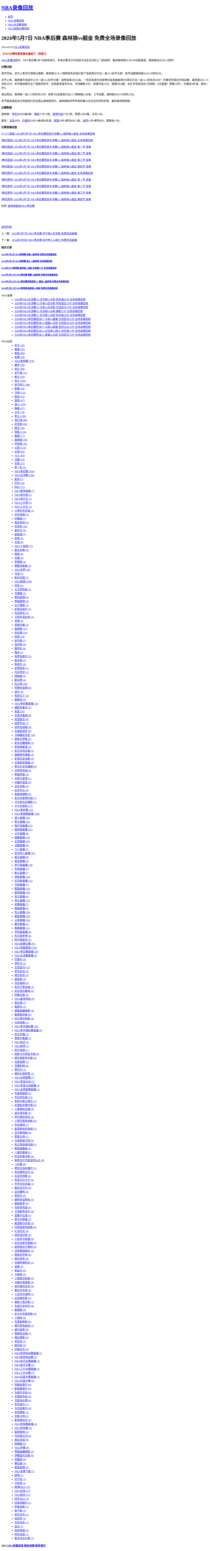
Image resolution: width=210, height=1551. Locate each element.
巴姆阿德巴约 (24, 1262)
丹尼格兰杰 (22, 1436)
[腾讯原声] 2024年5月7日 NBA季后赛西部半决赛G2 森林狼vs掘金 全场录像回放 (47, 173)
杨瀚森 (20, 1443)
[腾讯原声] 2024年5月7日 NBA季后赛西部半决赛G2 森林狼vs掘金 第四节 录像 (46, 199)
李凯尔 (16, 114)
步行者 (20, 373)
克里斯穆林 (22, 1321)
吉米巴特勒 (22, 1176)
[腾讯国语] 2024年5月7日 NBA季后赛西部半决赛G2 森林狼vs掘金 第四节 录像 (46, 166)
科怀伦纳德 (22, 727)
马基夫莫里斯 (24, 1282)
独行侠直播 (23, 825)
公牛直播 (21, 833)
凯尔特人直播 (24, 853)
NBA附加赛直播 (25, 1424)
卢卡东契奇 (23, 806)
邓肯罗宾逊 (22, 1207)
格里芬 (20, 1006)
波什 (18, 691)
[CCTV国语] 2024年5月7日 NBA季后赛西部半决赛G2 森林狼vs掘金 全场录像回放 (48, 133)
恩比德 (20, 1002)
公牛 (19, 412)
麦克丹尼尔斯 (24, 1538)
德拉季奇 (21, 1258)
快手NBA (21, 1499)
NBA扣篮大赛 (24, 1380)
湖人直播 (22, 817)
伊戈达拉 (21, 971)
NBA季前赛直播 (26, 703)
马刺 (20, 392)
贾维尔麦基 (22, 1038)
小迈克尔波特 (24, 1294)
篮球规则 (21, 1432)
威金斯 (20, 979)
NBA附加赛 (23, 1428)
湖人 (20, 404)
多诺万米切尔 (24, 1306)
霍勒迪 (20, 699)
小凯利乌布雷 (24, 1239)
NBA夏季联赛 (24, 491)
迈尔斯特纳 (22, 1132)
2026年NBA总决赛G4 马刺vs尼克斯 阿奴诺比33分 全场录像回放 (51, 303)
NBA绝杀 (22, 1495)
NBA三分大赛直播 (27, 1369)
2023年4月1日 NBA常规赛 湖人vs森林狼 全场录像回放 (26, 261)
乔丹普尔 (21, 1404)
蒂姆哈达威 (22, 1333)
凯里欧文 (21, 719)
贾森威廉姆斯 (24, 1451)
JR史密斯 (21, 1022)
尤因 (18, 542)
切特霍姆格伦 (24, 1250)
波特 (85, 120)
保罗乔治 (21, 723)
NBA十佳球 (23, 546)
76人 (19, 455)
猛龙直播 (21, 861)
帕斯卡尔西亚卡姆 (26, 1054)
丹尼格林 (21, 983)
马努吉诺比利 (24, 617)
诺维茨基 (21, 625)
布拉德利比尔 (24, 1172)
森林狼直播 (23, 829)
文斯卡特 (21, 1416)
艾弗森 (20, 593)
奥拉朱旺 (21, 522)
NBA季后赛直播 (26, 951)
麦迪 (18, 479)
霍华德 (20, 680)
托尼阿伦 (21, 672)
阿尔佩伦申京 (24, 1117)
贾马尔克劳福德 (25, 766)
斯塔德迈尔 (22, 1420)
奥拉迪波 (21, 1439)
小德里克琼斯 (24, 1278)
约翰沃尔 (21, 1349)
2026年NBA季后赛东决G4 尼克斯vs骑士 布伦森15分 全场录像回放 (52, 331)
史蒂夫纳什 (22, 609)
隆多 (18, 652)
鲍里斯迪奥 (22, 1014)
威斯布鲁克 (22, 707)
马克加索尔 (22, 1408)
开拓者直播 (22, 932)
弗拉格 (20, 1463)
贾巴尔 (20, 1069)
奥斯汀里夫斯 (24, 1302)
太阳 (19, 451)
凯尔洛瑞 (21, 1050)
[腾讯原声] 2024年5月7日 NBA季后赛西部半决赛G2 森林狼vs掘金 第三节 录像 (46, 192)
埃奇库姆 (21, 1530)
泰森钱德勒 (22, 794)
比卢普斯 (21, 605)
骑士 (19, 369)
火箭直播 (22, 920)
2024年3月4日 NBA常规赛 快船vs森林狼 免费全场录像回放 (29, 254)
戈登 (11, 120)
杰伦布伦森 (23, 1097)
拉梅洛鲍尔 (22, 1502)
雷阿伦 (20, 648)
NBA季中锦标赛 (26, 1026)
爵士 (19, 376)
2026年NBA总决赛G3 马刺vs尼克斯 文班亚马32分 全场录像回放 (51, 307)
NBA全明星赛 (24, 1077)
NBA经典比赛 (25, 943)
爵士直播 (21, 873)
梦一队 (20, 467)
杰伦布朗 (21, 514)
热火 (20, 380)
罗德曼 (20, 562)
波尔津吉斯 (22, 1113)
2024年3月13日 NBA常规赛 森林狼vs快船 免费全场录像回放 (29, 288)
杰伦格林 (21, 1125)
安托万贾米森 (24, 987)
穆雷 (56, 120)
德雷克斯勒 (22, 565)
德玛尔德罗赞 (24, 1073)
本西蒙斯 (21, 1412)
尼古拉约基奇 (24, 991)
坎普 (18, 558)
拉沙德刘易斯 (24, 1018)
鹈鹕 (19, 388)
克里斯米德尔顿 (25, 1105)
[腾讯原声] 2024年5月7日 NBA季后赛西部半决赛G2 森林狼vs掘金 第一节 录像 (46, 179)
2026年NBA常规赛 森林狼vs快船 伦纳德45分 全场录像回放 (29, 268)
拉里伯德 (21, 1062)
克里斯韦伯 (22, 1396)
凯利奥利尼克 (24, 1286)
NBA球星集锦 (25, 947)
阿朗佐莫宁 (22, 1384)
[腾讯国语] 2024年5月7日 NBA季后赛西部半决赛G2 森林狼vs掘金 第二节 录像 (46, 153)
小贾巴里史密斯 (25, 1121)
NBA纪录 (22, 1491)
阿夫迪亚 (21, 1534)
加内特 (20, 644)
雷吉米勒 (21, 550)
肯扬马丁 (21, 695)
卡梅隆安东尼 (24, 735)
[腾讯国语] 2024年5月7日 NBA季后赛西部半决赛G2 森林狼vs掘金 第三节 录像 (46, 160)
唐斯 (36, 114)
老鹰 (19, 357)
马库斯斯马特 (24, 1140)
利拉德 (20, 632)
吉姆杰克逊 (22, 1392)
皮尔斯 (20, 640)
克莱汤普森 (22, 715)
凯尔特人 (22, 384)
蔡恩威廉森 (22, 1148)
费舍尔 (20, 664)
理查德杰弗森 (24, 754)
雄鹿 (19, 408)
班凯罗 (20, 1518)
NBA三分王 (23, 506)
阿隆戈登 (21, 995)
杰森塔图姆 (22, 1093)
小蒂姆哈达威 (24, 1109)
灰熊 (19, 463)
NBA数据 (23, 581)
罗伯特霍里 (22, 747)
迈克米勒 (21, 786)
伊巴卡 (20, 963)
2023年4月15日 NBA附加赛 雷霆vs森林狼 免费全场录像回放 (29, 275)
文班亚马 (22, 967)
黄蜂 (19, 349)
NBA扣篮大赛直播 (27, 1376)
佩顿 (18, 554)
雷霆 (19, 436)
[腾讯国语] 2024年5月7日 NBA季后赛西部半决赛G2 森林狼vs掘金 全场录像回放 (47, 140)
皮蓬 (18, 538)
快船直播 (22, 876)
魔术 (19, 365)
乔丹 (19, 483)
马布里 (20, 1483)
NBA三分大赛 (24, 1373)
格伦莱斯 (21, 1337)
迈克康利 (21, 1191)
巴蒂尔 (20, 959)
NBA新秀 (21, 1046)
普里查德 (21, 1467)
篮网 (19, 400)
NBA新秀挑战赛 (25, 1357)
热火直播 (22, 912)
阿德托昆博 (22, 688)
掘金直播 (22, 916)
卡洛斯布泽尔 (24, 1211)
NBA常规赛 (24, 361)
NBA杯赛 (21, 1447)
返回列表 (6, 227)
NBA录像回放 (17, 8)
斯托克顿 (21, 577)
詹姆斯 (20, 628)
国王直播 (21, 857)
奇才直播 (21, 896)
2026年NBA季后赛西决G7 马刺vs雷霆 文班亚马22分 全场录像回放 (52, 319)
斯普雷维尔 (22, 1388)
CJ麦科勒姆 (22, 1152)
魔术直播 (21, 924)
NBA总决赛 (24, 475)
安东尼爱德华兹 (25, 798)
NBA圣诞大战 (24, 1081)
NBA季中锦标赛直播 (28, 1030)
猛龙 (19, 396)
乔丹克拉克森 (24, 1184)
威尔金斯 (21, 1329)
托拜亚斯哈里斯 (25, 1227)
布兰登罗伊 (22, 936)
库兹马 (20, 1270)
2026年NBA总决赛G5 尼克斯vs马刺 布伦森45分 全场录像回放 (49, 299)
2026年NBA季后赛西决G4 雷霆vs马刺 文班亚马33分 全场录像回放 (52, 334)
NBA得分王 (23, 499)
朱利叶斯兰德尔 (25, 1101)
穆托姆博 (21, 597)
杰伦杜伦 (21, 1522)
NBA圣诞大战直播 (27, 1085)
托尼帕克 (21, 613)
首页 (10, 16)
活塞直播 (21, 845)
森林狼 (12, 206)
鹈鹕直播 (22, 928)
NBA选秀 (22, 569)
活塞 (19, 459)
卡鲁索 (20, 1274)
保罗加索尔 (22, 656)
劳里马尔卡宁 (24, 1180)
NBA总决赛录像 (17, 24)
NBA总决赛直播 (25, 955)
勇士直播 (22, 821)
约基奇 (26, 120)
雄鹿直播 (22, 837)
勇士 (20, 416)
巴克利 (20, 526)
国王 (19, 428)
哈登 (19, 636)
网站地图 (29, 1545)
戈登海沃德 (22, 1400)
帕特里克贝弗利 (25, 1247)
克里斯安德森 (24, 762)
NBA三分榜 (23, 502)
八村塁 (20, 1164)
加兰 (18, 1526)
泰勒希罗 (21, 1203)
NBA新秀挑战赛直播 (28, 1353)
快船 (20, 432)
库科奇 (20, 1345)
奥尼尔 (20, 530)
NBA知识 (21, 1042)
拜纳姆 (20, 676)
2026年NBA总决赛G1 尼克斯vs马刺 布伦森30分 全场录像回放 (49, 315)
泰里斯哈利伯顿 (25, 1128)
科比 (19, 487)
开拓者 (20, 443)
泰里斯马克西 (24, 1223)
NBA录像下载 (24, 1471)
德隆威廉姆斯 (24, 1010)
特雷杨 (20, 1459)
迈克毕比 (21, 790)
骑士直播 (22, 900)
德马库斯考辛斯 (25, 1058)
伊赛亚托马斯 (24, 1455)
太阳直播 (22, 841)
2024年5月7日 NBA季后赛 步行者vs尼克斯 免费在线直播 (44, 233)
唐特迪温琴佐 (24, 1199)
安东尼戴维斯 (24, 743)
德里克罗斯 (22, 739)
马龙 (18, 573)
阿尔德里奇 (22, 939)
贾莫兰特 (21, 1136)
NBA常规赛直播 (27, 813)
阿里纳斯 (21, 1506)
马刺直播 (21, 884)
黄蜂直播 (21, 908)
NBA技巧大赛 (24, 1365)
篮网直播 (22, 892)
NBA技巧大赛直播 (27, 1361)
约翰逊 (20, 518)
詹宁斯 (20, 1510)
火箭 (20, 447)
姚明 (18, 1475)
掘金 (18, 206)
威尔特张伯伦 (24, 1325)
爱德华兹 (57, 114)
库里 (19, 711)
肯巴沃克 (21, 1514)
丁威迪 (20, 1317)
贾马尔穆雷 (22, 1219)
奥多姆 (20, 660)
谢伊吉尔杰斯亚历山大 (29, 1160)
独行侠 (20, 420)
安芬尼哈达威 (24, 750)
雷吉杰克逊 (22, 1290)
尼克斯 (20, 424)
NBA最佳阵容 (24, 999)
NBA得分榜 (23, 495)
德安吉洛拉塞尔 (25, 1168)
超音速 (20, 534)
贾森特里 (21, 774)
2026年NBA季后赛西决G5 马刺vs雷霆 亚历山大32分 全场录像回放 (52, 327)
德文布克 (21, 975)
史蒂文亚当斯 (24, 758)
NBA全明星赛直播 (27, 1089)
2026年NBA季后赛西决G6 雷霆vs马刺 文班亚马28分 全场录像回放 (52, 323)
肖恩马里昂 (22, 778)
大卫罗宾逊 (22, 589)
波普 (18, 1266)
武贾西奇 (21, 668)
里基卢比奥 (22, 1215)
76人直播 (21, 849)
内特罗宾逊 (22, 770)
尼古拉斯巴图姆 (25, 1243)
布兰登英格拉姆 (25, 1144)
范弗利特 (21, 1065)
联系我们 (40, 1545)
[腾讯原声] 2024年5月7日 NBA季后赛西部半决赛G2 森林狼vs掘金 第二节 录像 (46, 186)
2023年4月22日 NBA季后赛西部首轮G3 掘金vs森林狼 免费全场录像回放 (35, 281)
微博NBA (22, 1487)
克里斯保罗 (22, 731)
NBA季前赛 (23, 810)
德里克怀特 (22, 1254)
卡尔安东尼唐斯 (25, 802)
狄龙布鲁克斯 (24, 1156)
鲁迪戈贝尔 (22, 1188)
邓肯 (18, 585)
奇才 (19, 345)
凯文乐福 (21, 1034)
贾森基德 (21, 601)
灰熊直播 (21, 869)
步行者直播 (23, 865)
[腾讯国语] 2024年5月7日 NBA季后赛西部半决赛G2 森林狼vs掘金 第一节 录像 (46, 147)
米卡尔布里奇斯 (25, 1313)
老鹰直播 (21, 904)
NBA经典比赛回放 (18, 28)
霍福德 (20, 1310)
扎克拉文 (21, 1231)
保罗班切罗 (22, 1235)
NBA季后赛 (28, 206)
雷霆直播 (22, 888)
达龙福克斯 (22, 1298)
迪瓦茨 (20, 1341)
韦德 (18, 621)
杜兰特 (20, 684)
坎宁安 (20, 1479)
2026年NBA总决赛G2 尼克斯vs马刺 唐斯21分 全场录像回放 (48, 311)
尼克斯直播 (23, 880)
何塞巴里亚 (22, 782)
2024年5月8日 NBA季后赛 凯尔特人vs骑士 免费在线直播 (44, 240)
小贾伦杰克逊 (24, 510)
